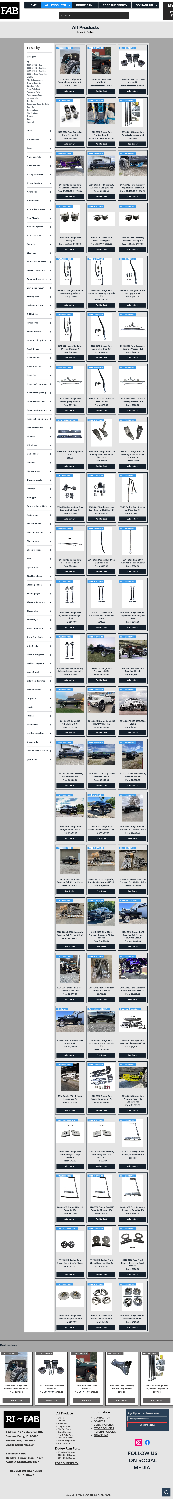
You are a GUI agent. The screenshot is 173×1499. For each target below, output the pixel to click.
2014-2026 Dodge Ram (36, 71)
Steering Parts (33, 86)
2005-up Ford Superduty (37, 74)
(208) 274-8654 (25, 1440)
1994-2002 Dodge (34, 65)
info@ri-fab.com (24, 1445)
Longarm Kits (32, 98)
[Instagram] (138, 1442)
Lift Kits (30, 77)
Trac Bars (30, 101)
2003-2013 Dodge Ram (36, 68)
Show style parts (34, 83)
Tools (29, 119)
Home (79, 32)
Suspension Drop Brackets (38, 104)
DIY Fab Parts (32, 113)
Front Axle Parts (33, 89)
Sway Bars (31, 107)
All (28, 62)
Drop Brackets (64, 1432)
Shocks (30, 116)
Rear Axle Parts (33, 92)
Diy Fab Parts (64, 1429)
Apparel (30, 122)
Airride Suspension (35, 80)
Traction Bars (32, 110)
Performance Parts (34, 95)
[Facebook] (147, 1442)
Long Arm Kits (64, 1426)
